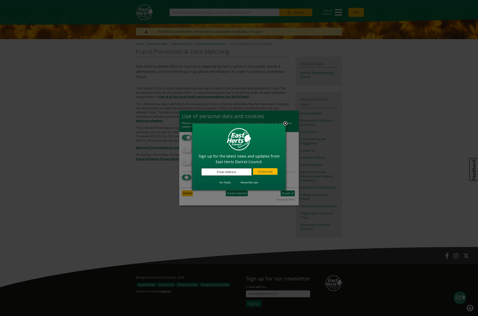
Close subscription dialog (285, 124)
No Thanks (225, 182)
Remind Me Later (249, 182)
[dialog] (239, 156)
